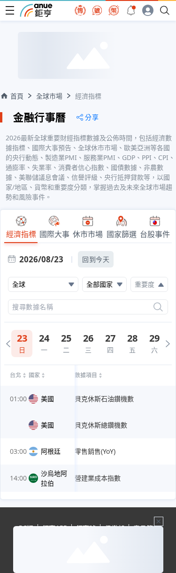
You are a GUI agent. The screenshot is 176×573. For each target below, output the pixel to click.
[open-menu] (10, 10)
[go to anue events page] (131, 10)
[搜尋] (158, 307)
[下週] (168, 343)
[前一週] (8, 343)
